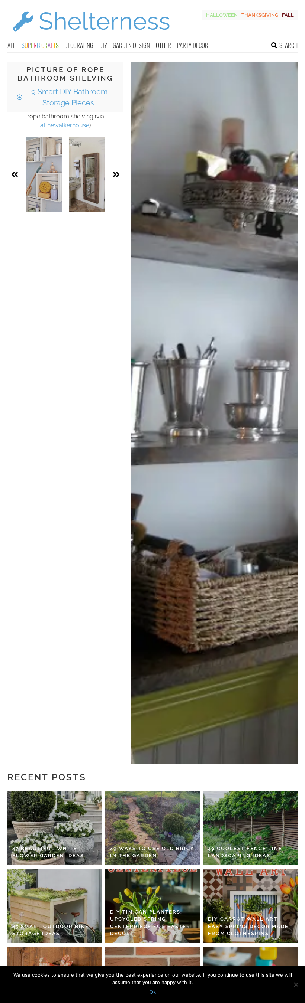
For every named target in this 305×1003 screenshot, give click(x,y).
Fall (288, 15)
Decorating (78, 45)
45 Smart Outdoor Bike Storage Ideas (50, 930)
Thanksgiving (259, 15)
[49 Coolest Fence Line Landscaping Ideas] (250, 828)
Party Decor (192, 45)
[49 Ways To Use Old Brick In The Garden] (152, 828)
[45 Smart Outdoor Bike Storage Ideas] (54, 906)
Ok (153, 992)
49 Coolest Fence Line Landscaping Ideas (245, 852)
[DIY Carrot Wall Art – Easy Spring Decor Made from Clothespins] (250, 906)
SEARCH (288, 45)
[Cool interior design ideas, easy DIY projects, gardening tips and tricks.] (91, 35)
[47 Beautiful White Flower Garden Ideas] (54, 828)
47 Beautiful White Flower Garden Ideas (48, 852)
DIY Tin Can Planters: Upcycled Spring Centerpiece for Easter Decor (150, 923)
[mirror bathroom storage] (87, 174)
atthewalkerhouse (64, 125)
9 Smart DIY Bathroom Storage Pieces (68, 97)
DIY (103, 45)
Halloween (222, 15)
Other (163, 45)
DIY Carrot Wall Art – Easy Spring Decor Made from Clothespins (248, 926)
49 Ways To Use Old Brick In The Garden (152, 852)
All (11, 45)
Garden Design (131, 45)
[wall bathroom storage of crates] (43, 174)
